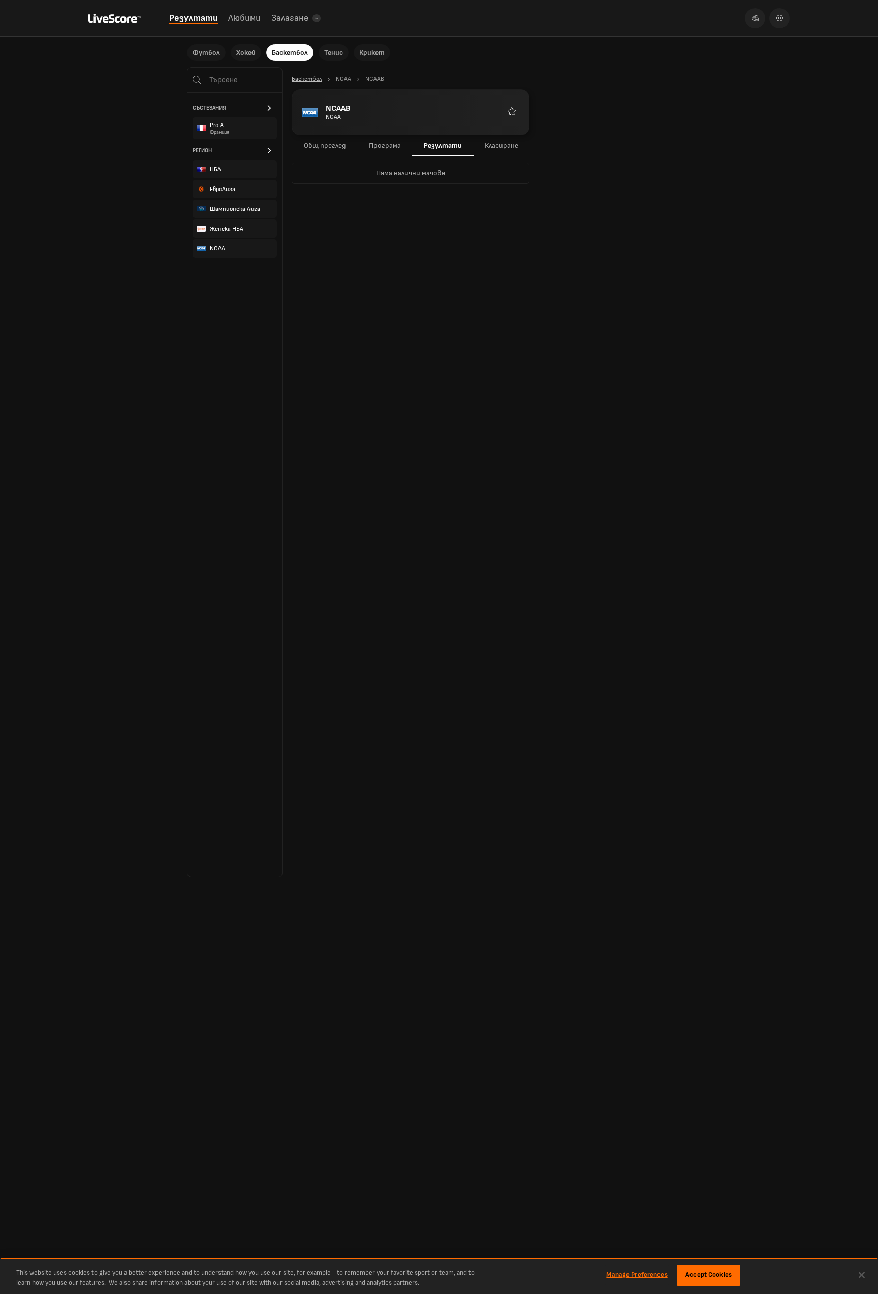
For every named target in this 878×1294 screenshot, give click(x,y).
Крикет (372, 52)
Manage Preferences (636, 1275)
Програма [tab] (385, 145)
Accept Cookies (708, 1275)
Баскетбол (290, 52)
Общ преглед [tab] (325, 145)
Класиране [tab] (501, 145)
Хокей (246, 52)
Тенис (333, 52)
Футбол (206, 52)
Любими (244, 18)
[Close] (862, 1275)
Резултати (193, 18)
